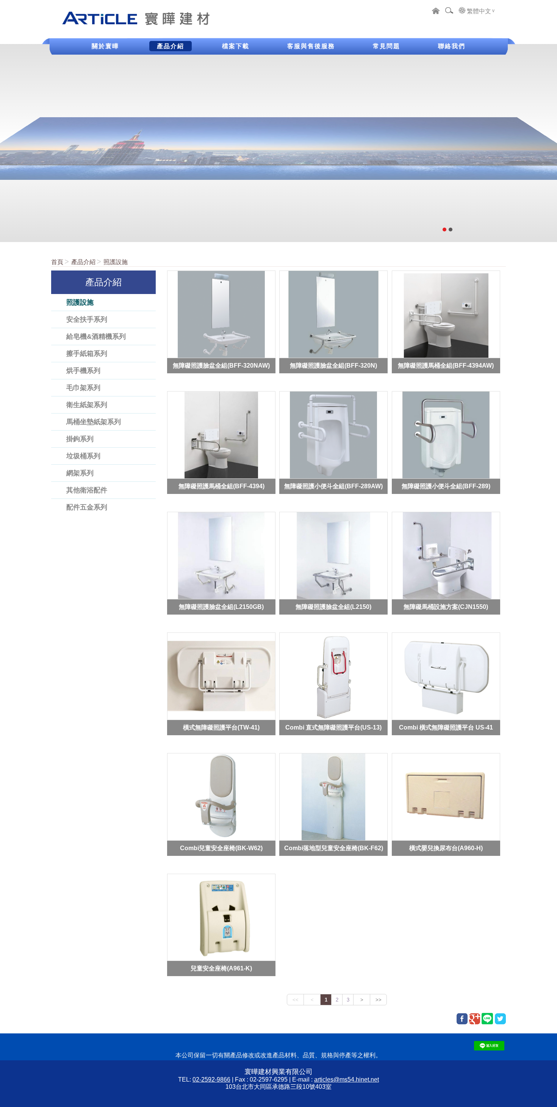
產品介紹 (83, 262)
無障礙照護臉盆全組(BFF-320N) (333, 365)
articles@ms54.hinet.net (346, 1079)
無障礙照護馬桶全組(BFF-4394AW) (446, 365)
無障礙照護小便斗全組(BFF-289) (446, 486)
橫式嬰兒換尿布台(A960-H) (446, 847)
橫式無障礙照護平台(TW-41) (221, 727)
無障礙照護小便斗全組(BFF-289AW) (333, 486)
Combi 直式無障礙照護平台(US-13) (333, 727)
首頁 (57, 262)
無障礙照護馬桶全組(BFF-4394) (221, 486)
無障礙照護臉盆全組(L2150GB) (221, 606)
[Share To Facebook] (462, 1018)
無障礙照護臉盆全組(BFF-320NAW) (221, 365)
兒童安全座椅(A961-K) (221, 968)
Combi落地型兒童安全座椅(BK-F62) (333, 847)
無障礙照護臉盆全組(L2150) (333, 606)
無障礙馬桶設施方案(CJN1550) (446, 606)
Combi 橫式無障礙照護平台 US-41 (446, 727)
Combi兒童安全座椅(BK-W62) (221, 847)
